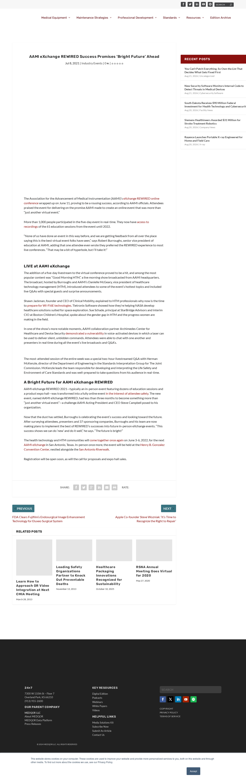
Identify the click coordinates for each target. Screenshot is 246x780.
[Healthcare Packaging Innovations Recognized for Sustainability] (114, 550)
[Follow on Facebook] (163, 699)
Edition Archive (220, 17)
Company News (207, 127)
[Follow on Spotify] (193, 699)
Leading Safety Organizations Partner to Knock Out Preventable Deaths (70, 575)
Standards (170, 17)
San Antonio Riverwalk (94, 449)
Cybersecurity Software (211, 93)
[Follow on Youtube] (186, 699)
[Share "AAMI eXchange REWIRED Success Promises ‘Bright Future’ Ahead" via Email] (107, 487)
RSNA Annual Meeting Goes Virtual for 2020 (154, 571)
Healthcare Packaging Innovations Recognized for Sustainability (109, 575)
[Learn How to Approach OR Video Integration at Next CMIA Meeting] (34, 557)
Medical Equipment (54, 17)
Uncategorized (206, 76)
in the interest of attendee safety (127, 393)
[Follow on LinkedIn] (178, 699)
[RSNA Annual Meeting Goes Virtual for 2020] (154, 550)
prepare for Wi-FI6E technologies (49, 305)
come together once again (107, 440)
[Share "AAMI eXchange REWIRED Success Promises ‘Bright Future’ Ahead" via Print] (114, 487)
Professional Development (135, 17)
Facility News (206, 110)
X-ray (202, 144)
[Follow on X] (170, 699)
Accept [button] (193, 771)
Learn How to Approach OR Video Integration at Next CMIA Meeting (32, 587)
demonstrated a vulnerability (85, 333)
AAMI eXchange (35, 444)
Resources (193, 17)
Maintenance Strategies (92, 17)
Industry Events (91, 63)
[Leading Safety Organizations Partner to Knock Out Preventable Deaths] (74, 550)
